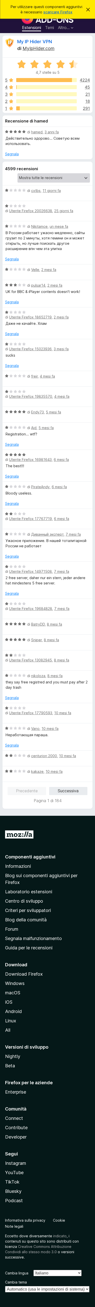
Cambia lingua (16, 1273)
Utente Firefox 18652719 (30, 317)
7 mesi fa (73, 534)
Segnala (12, 154)
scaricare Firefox (57, 12)
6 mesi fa (61, 459)
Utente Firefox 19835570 (30, 396)
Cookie (59, 1220)
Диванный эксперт (47, 534)
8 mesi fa (54, 624)
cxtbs (36, 190)
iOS (8, 1002)
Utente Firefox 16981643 (30, 459)
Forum (11, 929)
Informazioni (18, 866)
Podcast (14, 1200)
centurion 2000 (44, 756)
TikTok (12, 1182)
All (7, 1030)
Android (13, 1011)
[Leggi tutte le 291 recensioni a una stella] (46, 108)
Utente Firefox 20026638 (30, 211)
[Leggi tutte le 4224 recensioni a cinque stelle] (46, 80)
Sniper (36, 640)
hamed (37, 132)
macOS (12, 992)
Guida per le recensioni (28, 947)
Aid (33, 428)
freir (34, 376)
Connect (14, 1118)
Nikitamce (39, 226)
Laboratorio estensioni (28, 891)
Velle (35, 269)
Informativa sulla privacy (25, 1220)
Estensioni (31, 27)
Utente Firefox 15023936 (30, 349)
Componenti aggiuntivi (30, 856)
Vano (35, 728)
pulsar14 (38, 285)
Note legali (14, 1226)
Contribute (16, 1127)
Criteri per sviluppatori (28, 910)
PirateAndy (40, 487)
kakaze (37, 771)
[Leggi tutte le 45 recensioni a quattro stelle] (46, 87)
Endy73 (37, 412)
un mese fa (59, 226)
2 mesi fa (48, 269)
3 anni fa (52, 132)
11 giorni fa (52, 190)
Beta (10, 1065)
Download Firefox (24, 974)
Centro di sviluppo (24, 901)
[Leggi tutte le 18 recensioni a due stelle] (46, 101)
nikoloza (38, 676)
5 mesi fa (53, 412)
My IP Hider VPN (34, 41)
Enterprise (15, 1092)
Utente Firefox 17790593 (30, 713)
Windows (15, 983)
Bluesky (13, 1191)
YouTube (14, 1172)
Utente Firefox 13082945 (30, 660)
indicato (60, 1236)
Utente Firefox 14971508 (30, 571)
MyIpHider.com (38, 48)
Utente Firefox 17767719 (30, 518)
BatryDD (38, 624)
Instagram (15, 1163)
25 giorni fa (63, 211)
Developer (16, 1137)
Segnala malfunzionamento (33, 938)
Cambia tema (16, 1282)
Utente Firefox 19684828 (30, 608)
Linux (10, 1020)
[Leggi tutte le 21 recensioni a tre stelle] (46, 94)
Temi (49, 27)
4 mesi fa (47, 376)
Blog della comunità (26, 919)
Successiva (68, 790)
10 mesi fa (62, 713)
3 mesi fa (61, 349)
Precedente (27, 790)
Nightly (12, 1056)
